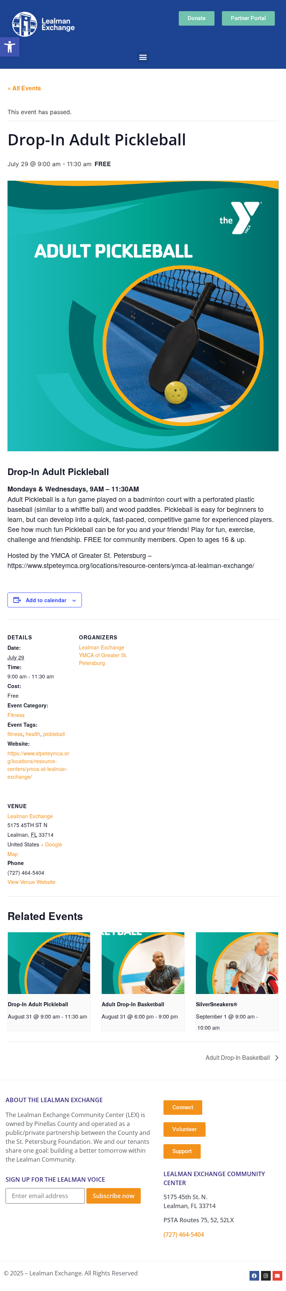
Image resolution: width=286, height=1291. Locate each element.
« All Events (24, 88)
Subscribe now (113, 1196)
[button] (9, 47)
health (33, 734)
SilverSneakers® (216, 1004)
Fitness (16, 715)
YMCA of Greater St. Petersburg (103, 659)
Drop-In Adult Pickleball (38, 1004)
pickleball (54, 734)
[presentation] (49, 963)
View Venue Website (31, 881)
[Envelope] (277, 1276)
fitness (15, 734)
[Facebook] (254, 1276)
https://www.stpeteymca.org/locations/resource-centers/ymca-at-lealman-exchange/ (38, 764)
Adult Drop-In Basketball (133, 1004)
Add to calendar (46, 600)
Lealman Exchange (101, 647)
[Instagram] (266, 1276)
